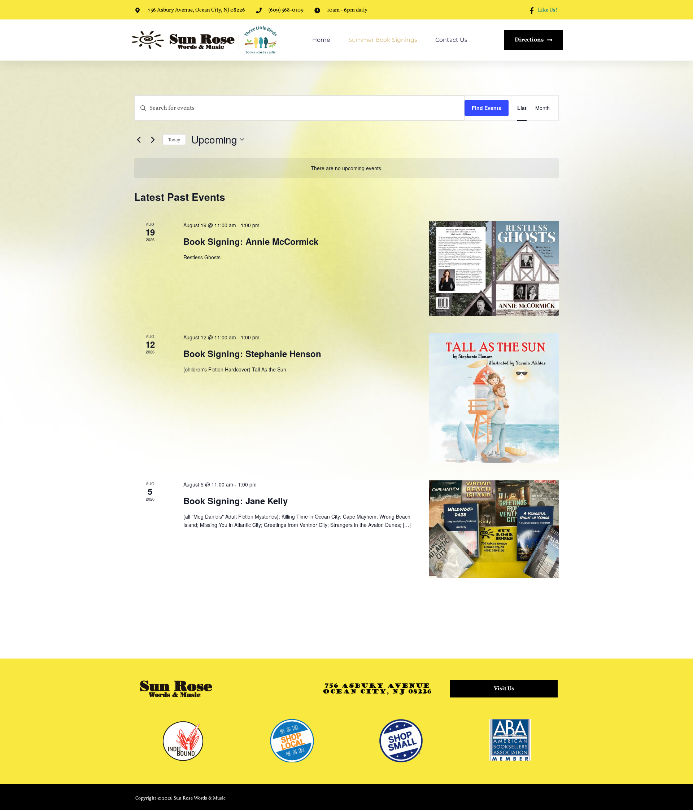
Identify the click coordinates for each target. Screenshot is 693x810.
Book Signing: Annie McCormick (250, 241)
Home (321, 39)
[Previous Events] (138, 139)
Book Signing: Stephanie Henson (252, 353)
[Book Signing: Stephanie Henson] (494, 398)
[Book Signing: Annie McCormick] (494, 268)
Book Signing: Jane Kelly (235, 500)
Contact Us (451, 39)
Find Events (486, 107)
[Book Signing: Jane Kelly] (494, 529)
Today (174, 139)
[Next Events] (152, 139)
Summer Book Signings (382, 39)
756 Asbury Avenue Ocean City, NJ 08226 (377, 689)
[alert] (346, 168)
